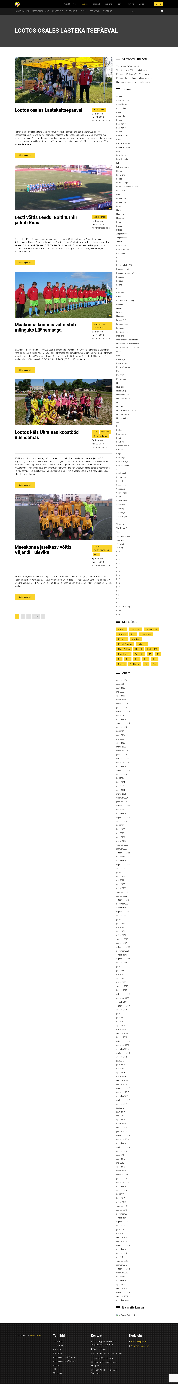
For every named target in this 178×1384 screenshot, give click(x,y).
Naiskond (108, 4)
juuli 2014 (120, 1230)
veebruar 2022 (122, 892)
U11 (118, 556)
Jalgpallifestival (122, 234)
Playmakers (121, 434)
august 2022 (121, 868)
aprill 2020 (120, 978)
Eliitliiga (119, 171)
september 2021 (123, 912)
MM (117, 371)
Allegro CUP (121, 116)
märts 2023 (121, 841)
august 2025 (121, 727)
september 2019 (123, 1006)
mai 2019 (120, 1022)
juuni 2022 (120, 876)
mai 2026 (120, 692)
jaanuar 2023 (121, 849)
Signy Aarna (121, 477)
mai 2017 (120, 1116)
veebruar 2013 (122, 1261)
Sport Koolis (121, 501)
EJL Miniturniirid (122, 167)
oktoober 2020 (122, 955)
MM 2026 (120, 375)
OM (117, 422)
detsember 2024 (123, 759)
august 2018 (121, 1057)
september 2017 (123, 1100)
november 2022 (122, 857)
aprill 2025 (120, 743)
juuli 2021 (120, 919)
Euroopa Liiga (122, 183)
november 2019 (122, 998)
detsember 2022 (123, 853)
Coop (118, 140)
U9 (117, 599)
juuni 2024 (120, 782)
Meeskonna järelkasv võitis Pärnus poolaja (134, 74)
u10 (128, 659)
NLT (117, 403)
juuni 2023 (120, 829)
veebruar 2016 (122, 1175)
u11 (137, 659)
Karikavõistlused (123, 249)
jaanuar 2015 (121, 1210)
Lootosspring (122, 332)
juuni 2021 (120, 923)
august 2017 (121, 1104)
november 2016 (122, 1139)
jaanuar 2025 (121, 755)
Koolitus (119, 281)
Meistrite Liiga (121, 363)
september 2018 (123, 1053)
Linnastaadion (122, 316)
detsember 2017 (123, 1088)
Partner (119, 430)
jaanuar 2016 (121, 1179)
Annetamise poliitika (140, 1346)
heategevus (135, 629)
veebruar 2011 (122, 1288)
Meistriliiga (120, 359)
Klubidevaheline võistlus (126, 265)
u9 (119, 659)
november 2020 (122, 951)
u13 (146, 659)
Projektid (105, 431)
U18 (118, 583)
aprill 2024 (120, 790)
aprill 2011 (120, 1285)
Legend (119, 312)
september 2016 (123, 1147)
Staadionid (120, 505)
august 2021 (121, 916)
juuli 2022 (120, 872)
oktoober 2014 (122, 1218)
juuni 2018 (120, 1065)
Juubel (119, 242)
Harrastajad (121, 214)
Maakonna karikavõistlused (127, 344)
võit (154, 664)
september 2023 (123, 817)
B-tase (119, 120)
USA (118, 614)
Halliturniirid (121, 210)
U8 (117, 595)
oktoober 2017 (122, 1096)
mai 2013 (120, 1257)
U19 (118, 587)
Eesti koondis (99, 217)
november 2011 (122, 1277)
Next (36, 616)
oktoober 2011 (122, 1281)
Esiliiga (119, 179)
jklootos (99, 114)
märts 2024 (121, 794)
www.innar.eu (35, 1335)
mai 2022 (120, 880)
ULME (118, 611)
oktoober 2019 (122, 1002)
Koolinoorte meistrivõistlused (128, 273)
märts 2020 (121, 982)
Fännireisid (120, 191)
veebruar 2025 (122, 751)
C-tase (119, 132)
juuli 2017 (120, 1108)
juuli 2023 (120, 825)
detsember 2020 (123, 947)
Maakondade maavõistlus (99, 326)
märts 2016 (121, 1171)
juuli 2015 (120, 1194)
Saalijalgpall (121, 473)
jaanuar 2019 (121, 1037)
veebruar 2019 (122, 1033)
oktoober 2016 (122, 1143)
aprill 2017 (120, 1120)
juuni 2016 (120, 1159)
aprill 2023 (120, 837)
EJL (117, 163)
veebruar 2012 (122, 1273)
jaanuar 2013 (121, 1265)
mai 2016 (120, 1163)
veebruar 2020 (122, 986)
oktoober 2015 (122, 1186)
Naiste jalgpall (122, 391)
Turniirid (130, 4)
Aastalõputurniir (123, 104)
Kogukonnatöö (122, 269)
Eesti (118, 151)
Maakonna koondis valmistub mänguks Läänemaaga (45, 327)
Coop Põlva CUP (123, 143)
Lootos (141, 4)
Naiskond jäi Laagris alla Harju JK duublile (133, 82)
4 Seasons (57, 1373)
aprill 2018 (120, 1073)
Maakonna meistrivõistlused (128, 348)
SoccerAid (120, 489)
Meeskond (95, 4)
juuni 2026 (120, 688)
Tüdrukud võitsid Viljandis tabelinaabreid (132, 70)
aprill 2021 (120, 931)
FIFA (118, 195)
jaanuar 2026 (121, 708)
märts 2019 (121, 1029)
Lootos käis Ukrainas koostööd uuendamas (47, 435)
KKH (95, 431)
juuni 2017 (120, 1112)
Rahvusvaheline (100, 436)
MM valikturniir (122, 379)
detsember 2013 (123, 1245)
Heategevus (98, 109)
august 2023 (121, 821)
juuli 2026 (120, 684)
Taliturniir (120, 524)
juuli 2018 (120, 1061)
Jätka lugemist (25, 155)
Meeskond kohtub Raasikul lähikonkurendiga (134, 78)
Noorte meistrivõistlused (101, 548)
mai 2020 (120, 974)
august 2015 (121, 1190)
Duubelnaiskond (123, 147)
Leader (119, 308)
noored (138, 649)
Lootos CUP (57, 11)
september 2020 (123, 959)
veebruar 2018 (122, 1080)
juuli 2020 (120, 967)
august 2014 (121, 1226)
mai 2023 (120, 833)
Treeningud (72, 11)
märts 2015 (121, 1202)
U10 (118, 552)
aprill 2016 (120, 1167)
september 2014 (123, 1222)
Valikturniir (134, 664)
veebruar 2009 (122, 1296)
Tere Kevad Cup (122, 528)
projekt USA (152, 649)
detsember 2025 (123, 711)
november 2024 (122, 762)
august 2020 (121, 963)
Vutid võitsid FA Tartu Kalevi (127, 66)
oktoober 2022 (122, 861)
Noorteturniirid (122, 418)
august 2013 (121, 1253)
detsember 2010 (123, 1292)
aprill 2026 (120, 696)
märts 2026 (121, 700)
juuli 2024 (120, 778)
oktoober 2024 (122, 766)
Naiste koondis (122, 395)
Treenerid (139, 654)
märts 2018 (121, 1076)
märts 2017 (121, 1124)
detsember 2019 (123, 994)
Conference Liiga (123, 136)
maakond (122, 639)
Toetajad (107, 11)
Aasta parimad (122, 100)
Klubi (75, 4)
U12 (118, 560)
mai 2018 (120, 1069)
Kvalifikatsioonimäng (125, 300)
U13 (118, 563)
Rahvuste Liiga (122, 461)
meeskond (136, 639)
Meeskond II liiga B (40, 11)
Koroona (120, 293)
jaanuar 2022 (121, 896)
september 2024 (123, 770)
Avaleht (67, 4)
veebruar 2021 (122, 939)
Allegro (119, 112)
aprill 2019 (120, 1025)
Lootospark (94, 11)
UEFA (118, 603)
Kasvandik (120, 253)
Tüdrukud (120, 544)
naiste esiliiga (124, 649)
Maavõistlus (121, 352)
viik (146, 664)
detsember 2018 (123, 1041)
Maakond (120, 336)
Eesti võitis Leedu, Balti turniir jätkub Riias (46, 220)
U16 (96, 554)
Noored (119, 4)
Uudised (85, 4)
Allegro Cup (57, 1353)
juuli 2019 (120, 1014)
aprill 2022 (120, 884)
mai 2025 (120, 739)
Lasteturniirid (121, 304)
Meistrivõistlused (123, 367)
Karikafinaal (121, 246)
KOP (118, 289)
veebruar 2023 (122, 845)
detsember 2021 (123, 900)
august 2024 (121, 774)
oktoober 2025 (122, 719)
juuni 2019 (120, 1018)
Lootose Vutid (122, 324)
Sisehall (119, 481)
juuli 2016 (120, 1155)
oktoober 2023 (122, 814)
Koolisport (120, 277)
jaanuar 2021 (121, 943)
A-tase (119, 96)
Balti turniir (120, 124)
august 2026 (121, 680)
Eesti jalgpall (121, 155)
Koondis (119, 285)
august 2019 (121, 1010)
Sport (118, 497)
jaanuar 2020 (121, 990)
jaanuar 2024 (121, 802)
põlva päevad (124, 654)
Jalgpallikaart (121, 238)
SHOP (83, 11)
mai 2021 (120, 927)
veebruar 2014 (122, 1237)
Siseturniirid (121, 485)
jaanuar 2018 (121, 1084)
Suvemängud (121, 516)
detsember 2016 (123, 1135)
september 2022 (123, 865)
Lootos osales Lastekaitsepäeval (48, 110)
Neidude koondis (123, 399)
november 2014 (122, 1214)
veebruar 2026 (122, 704)
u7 (150, 654)
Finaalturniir (121, 198)
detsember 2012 (123, 1269)
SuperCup (120, 509)
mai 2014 (120, 1233)
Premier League (122, 446)
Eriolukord (120, 175)
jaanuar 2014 (121, 1241)
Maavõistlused (59, 1365)
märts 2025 (121, 747)
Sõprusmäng (121, 493)
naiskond (142, 644)
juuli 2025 (120, 731)
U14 (118, 567)
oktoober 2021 (122, 908)
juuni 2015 (120, 1198)
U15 (118, 571)
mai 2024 (120, 786)
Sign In (158, 4)
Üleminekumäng (123, 607)
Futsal (118, 206)
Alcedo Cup (121, 108)
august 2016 (121, 1151)
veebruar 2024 (122, 798)
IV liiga (119, 230)
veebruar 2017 (122, 1128)
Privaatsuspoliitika (139, 1341)
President (120, 450)
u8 (157, 654)
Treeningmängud (123, 536)
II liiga (118, 222)
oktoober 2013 (122, 1249)
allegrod (121, 629)
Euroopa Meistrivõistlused (127, 187)
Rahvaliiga (120, 457)
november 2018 (122, 1045)
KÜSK (118, 297)
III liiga (119, 226)
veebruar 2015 (122, 1206)
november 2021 (122, 904)
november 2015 (122, 1182)
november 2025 (122, 715)
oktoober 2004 (122, 1300)
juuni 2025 (120, 735)
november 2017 (122, 1092)
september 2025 (123, 723)
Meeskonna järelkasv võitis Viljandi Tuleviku (43, 549)
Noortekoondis (122, 414)
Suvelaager (120, 512)
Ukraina (121, 664)
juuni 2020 (120, 971)
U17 (118, 579)
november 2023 (122, 810)
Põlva (118, 438)
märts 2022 (121, 888)
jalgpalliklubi (151, 629)
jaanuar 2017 (121, 1131)
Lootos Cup (58, 1342)
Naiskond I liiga (22, 11)
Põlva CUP (120, 442)
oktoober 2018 (122, 1049)
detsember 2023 (123, 806)
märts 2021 (121, 935)
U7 (117, 591)
